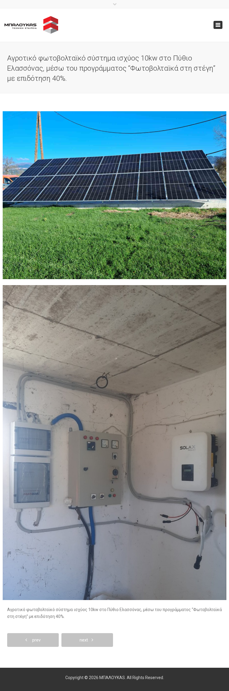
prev (35, 640)
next (86, 640)
